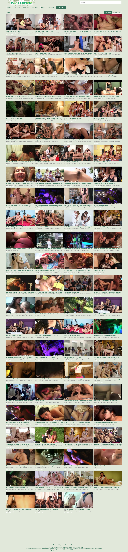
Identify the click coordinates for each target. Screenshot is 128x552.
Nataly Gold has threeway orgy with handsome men (78, 53)
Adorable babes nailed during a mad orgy (18, 379)
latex (68, 207)
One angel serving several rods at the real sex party (108, 248)
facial (55, 33)
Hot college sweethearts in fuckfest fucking (47, 270)
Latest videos (117, 12)
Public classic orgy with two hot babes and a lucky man (108, 400)
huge (17, 402)
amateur (41, 120)
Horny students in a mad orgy (72, 357)
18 (60, 207)
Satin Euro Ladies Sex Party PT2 (15, 118)
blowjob (18, 33)
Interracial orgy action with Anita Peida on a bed (49, 292)
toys (23, 207)
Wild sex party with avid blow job (73, 466)
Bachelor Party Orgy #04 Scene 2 (44, 31)
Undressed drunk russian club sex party (105, 335)
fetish (105, 76)
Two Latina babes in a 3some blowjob (16, 314)
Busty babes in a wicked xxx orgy (15, 466)
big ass (11, 33)
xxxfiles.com (9, 34)
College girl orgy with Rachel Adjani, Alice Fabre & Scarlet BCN (78, 248)
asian (78, 185)
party (14, 120)
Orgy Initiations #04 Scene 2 (14, 75)
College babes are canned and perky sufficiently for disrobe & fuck (20, 183)
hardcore (86, 33)
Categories (51, 7)
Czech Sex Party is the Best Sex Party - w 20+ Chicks (108, 444)
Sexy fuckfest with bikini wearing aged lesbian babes (78, 509)
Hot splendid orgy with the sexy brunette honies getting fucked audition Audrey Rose (78, 31)
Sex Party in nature (69, 314)
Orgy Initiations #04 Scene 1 (14, 53)
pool (39, 489)
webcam (88, 402)
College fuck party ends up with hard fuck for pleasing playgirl (78, 400)
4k (39, 185)
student (57, 207)
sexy (68, 33)
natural (31, 33)
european (111, 141)
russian (96, 337)
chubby (105, 445)
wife (87, 424)
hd (58, 33)
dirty (28, 163)
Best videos (17, 7)
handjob (79, 98)
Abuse (73, 545)
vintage (96, 76)
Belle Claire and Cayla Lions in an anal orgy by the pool (49, 487)
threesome (32, 315)
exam (57, 120)
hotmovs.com (97, 78)
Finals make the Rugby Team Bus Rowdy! (105, 183)
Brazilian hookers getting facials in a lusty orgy (19, 248)
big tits (98, 33)
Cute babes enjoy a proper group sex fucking (48, 248)
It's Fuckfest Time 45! (99, 466)
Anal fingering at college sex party (45, 444)
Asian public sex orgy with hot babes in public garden (78, 183)
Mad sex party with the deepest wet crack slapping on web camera (78, 270)
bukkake (75, 141)
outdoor (118, 185)
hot (65, 76)
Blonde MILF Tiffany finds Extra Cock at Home (77, 140)
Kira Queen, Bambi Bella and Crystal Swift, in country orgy (49, 183)
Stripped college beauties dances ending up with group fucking (108, 292)
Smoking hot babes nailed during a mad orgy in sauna (49, 379)
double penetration (80, 54)
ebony (51, 33)
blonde (37, 33)
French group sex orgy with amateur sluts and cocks (78, 422)
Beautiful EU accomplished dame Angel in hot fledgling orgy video (108, 487)
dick (70, 98)
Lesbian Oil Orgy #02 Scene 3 (72, 118)
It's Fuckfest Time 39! (99, 270)
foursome (108, 185)
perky (11, 185)
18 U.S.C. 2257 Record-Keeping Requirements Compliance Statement (64, 547)
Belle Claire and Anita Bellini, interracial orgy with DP (78, 227)
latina (36, 76)
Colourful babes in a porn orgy (73, 379)
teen (92, 445)
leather (53, 54)
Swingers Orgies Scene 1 (101, 140)
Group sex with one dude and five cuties (17, 422)
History (43, 7)
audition (78, 33)
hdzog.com (67, 34)
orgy (65, 33)
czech (8, 120)
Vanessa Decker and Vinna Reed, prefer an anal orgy (78, 487)
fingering (37, 445)
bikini (65, 511)
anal (7, 33)
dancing (8, 489)
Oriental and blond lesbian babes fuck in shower (20, 270)
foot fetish (108, 424)
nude (31, 185)
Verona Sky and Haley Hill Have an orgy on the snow (78, 444)
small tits (27, 207)
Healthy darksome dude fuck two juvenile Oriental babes (49, 118)
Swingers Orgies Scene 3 (101, 118)
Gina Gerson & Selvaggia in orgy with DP (17, 444)
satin (18, 120)
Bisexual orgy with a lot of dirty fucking (46, 466)
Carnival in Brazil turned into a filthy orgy (46, 335)
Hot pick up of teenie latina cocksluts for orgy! (48, 75)
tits (14, 33)
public (66, 185)
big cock (66, 98)
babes (99, 98)
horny (11, 293)
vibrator (40, 315)
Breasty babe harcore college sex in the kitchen (19, 357)
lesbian (109, 33)
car (98, 185)
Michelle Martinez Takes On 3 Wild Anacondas (77, 96)
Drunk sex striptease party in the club (104, 205)
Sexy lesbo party (40, 400)
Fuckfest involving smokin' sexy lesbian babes (19, 509)
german (110, 98)
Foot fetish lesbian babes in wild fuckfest (105, 422)
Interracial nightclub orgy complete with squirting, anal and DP (108, 227)
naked (40, 424)
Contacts (67, 545)
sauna (46, 380)
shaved (84, 250)
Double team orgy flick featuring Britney (17, 96)
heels (79, 141)
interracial (62, 33)
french (84, 424)
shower (17, 272)
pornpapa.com (98, 34)
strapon (50, 467)
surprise (33, 359)
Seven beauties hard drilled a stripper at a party (48, 205)
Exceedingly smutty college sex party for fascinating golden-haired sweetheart (20, 161)
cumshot (74, 98)
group (26, 33)
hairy (30, 54)
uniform (61, 120)
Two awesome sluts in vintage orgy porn (105, 75)
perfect (60, 250)
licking (120, 120)
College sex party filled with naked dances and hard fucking (49, 422)
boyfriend (26, 185)
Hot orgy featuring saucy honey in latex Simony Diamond (78, 205)
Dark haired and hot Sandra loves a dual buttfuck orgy (78, 75)
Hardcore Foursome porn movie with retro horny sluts (20, 292)
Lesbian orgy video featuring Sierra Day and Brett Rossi (108, 31)
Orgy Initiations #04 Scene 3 (102, 314)
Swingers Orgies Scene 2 (13, 31)
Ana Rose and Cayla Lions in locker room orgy (107, 379)
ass (99, 228)
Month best (35, 7)
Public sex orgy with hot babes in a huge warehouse (20, 400)
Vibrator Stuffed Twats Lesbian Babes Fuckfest (48, 314)
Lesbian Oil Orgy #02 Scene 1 (43, 53)
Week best (26, 7)
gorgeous (114, 76)
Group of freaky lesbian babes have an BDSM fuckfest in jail (108, 96)
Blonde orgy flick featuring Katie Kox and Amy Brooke (49, 96)
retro (7, 293)
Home (9, 7)
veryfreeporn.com (11, 56)
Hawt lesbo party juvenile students (45, 357)
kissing (32, 163)
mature (82, 511)
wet (69, 272)
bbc (79, 228)
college (23, 33)
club (25, 163)
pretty (116, 250)
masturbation (115, 33)
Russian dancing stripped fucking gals (17, 487)
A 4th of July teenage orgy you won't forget (18, 205)
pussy (116, 120)
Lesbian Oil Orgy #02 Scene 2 (14, 227)
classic (95, 402)
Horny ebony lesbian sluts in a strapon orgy (47, 509)
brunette (46, 33)
